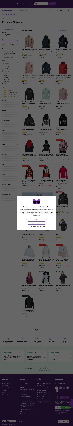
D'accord (36, 219)
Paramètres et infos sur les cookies (36, 226)
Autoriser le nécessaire (36, 223)
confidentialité (36, 215)
